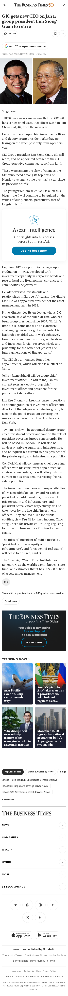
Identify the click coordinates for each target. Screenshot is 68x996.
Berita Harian (20, 960)
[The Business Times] (31, 5)
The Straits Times (12, 955)
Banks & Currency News (40, 771)
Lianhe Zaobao (57, 955)
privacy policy (49, 971)
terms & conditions (14, 976)
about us (16, 971)
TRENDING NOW (14, 659)
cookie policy (32, 976)
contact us (28, 971)
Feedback (11, 601)
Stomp (51, 960)
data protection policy (52, 976)
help (38, 971)
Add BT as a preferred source (27, 46)
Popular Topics (13, 771)
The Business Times (35, 955)
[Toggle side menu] (4, 5)
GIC (6, 582)
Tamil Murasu (37, 960)
